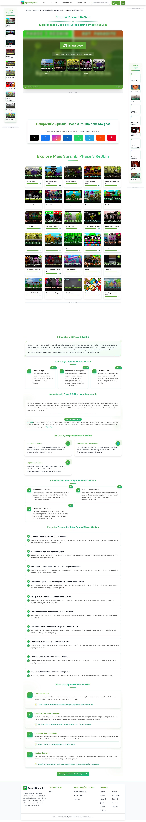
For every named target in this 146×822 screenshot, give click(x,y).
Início (44, 3)
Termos (77, 799)
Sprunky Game (34, 10)
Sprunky (30, 422)
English (102, 792)
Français (115, 803)
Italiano (102, 807)
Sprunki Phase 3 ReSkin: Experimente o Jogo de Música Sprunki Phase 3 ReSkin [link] (62, 10)
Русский (103, 799)
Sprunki (54, 3)
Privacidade (78, 795)
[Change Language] (123, 3)
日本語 (114, 792)
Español (103, 795)
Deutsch (115, 807)
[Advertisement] (10, 153)
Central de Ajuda (80, 792)
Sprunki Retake (67, 3)
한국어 (102, 803)
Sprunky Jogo (81, 3)
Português (115, 795)
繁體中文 (115, 799)
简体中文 (103, 810)
